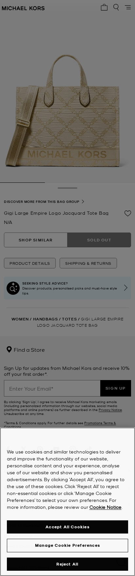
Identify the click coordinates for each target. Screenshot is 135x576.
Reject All (67, 564)
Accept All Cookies (67, 527)
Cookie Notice (105, 507)
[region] (67, 501)
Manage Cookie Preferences (67, 545)
